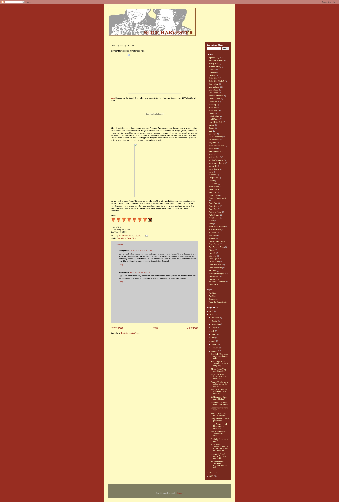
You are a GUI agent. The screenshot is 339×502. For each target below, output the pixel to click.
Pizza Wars (213, 209)
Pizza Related (214, 206)
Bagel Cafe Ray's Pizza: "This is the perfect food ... (219, 376)
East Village (121, 238)
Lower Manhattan (215, 137)
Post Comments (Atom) (130, 333)
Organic (212, 181)
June (213, 334)
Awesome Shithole (216, 61)
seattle (211, 221)
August (214, 328)
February (215, 348)
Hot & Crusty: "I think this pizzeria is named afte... (219, 426)
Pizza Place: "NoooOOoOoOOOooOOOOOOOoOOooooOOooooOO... (219, 448)
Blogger (179, 493)
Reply (121, 265)
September (215, 324)
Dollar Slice (213, 78)
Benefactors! (213, 299)
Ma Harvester (214, 140)
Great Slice (131, 238)
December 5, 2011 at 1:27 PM (141, 250)
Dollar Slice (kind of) (216, 81)
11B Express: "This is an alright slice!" (219, 398)
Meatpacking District (216, 151)
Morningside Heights (216, 163)
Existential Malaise (216, 96)
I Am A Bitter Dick (215, 122)
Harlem (211, 113)
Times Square (214, 244)
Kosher (211, 128)
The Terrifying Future (217, 241)
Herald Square (214, 119)
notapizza (212, 175)
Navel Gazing (214, 169)
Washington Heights (216, 274)
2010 (211, 473)
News (211, 172)
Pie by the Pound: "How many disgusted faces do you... (219, 465)
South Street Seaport (217, 227)
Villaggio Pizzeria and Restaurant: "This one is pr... (219, 391)
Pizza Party (213, 203)
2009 (211, 476)
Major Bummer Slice (216, 146)
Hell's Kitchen (214, 116)
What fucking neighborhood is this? (217, 280)
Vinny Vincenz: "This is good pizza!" (220, 420)
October (214, 321)
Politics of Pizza (215, 212)
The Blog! (212, 293)
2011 (211, 315)
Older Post (192, 327)
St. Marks (212, 232)
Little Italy (212, 134)
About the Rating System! (219, 302)
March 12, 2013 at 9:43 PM (140, 272)
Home (155, 327)
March (214, 344)
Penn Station (214, 186)
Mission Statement (216, 160)
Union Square (214, 259)
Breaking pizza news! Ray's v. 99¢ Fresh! (219, 403)
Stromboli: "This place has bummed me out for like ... (220, 356)
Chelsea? (212, 72)
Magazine (212, 143)
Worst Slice (213, 284)
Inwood (211, 125)
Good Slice (213, 102)
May (213, 338)
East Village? (214, 93)
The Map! (212, 296)
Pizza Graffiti (214, 195)
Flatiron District (214, 99)
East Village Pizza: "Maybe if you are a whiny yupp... (219, 364)
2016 (211, 311)
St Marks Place (215, 230)
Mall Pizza (213, 148)
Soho (211, 224)
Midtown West (214, 157)
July (213, 331)
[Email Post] (146, 235)
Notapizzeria (213, 178)
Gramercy (212, 105)
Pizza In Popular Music (218, 198)
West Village (213, 276)
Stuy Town (213, 235)
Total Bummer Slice (216, 247)
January (214, 351)
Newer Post (117, 327)
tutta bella (212, 256)
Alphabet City (214, 58)
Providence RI (214, 218)
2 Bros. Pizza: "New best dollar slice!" (218, 370)
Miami (211, 154)
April (213, 341)
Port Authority (214, 215)
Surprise (212, 238)
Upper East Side (215, 265)
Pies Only (212, 192)
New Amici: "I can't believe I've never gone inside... (218, 456)
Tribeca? (212, 253)
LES (210, 131)
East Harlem (213, 84)
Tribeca (211, 250)
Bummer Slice (214, 67)
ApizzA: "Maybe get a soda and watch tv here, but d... (219, 384)
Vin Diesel (213, 271)
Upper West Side (215, 268)
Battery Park (213, 64)
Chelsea (212, 69)
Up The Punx (214, 262)
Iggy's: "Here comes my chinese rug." (218, 414)
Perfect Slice (214, 189)
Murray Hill (213, 166)
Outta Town (213, 184)
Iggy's (113, 98)
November (215, 318)
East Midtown (214, 87)
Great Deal (213, 108)
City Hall (212, 75)
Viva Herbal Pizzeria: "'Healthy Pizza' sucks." (219, 434)
